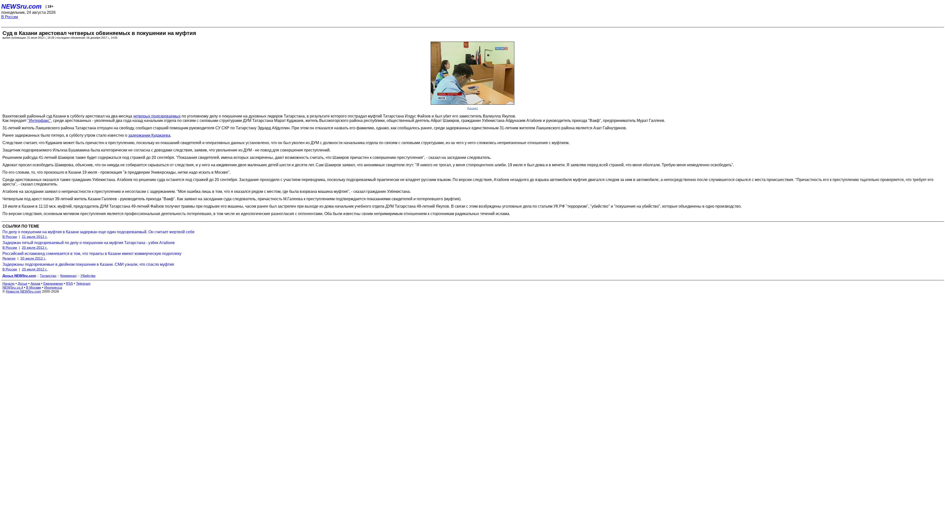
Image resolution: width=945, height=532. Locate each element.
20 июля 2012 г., (35, 247)
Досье (22, 283)
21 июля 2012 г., (35, 237)
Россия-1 (472, 108)
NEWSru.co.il (12, 287)
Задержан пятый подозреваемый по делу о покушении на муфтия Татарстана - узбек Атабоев (88, 243)
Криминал (68, 276)
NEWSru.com (21, 6)
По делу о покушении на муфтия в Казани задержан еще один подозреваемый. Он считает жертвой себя (98, 232)
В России (9, 17)
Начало (8, 283)
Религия (9, 258)
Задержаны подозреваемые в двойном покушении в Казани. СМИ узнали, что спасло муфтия (88, 264)
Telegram (83, 283)
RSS (69, 283)
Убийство (87, 276)
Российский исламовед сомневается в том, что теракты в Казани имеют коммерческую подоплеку (91, 253)
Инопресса (53, 287)
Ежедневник (53, 283)
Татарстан (48, 276)
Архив (35, 283)
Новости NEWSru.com (23, 291)
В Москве (33, 287)
